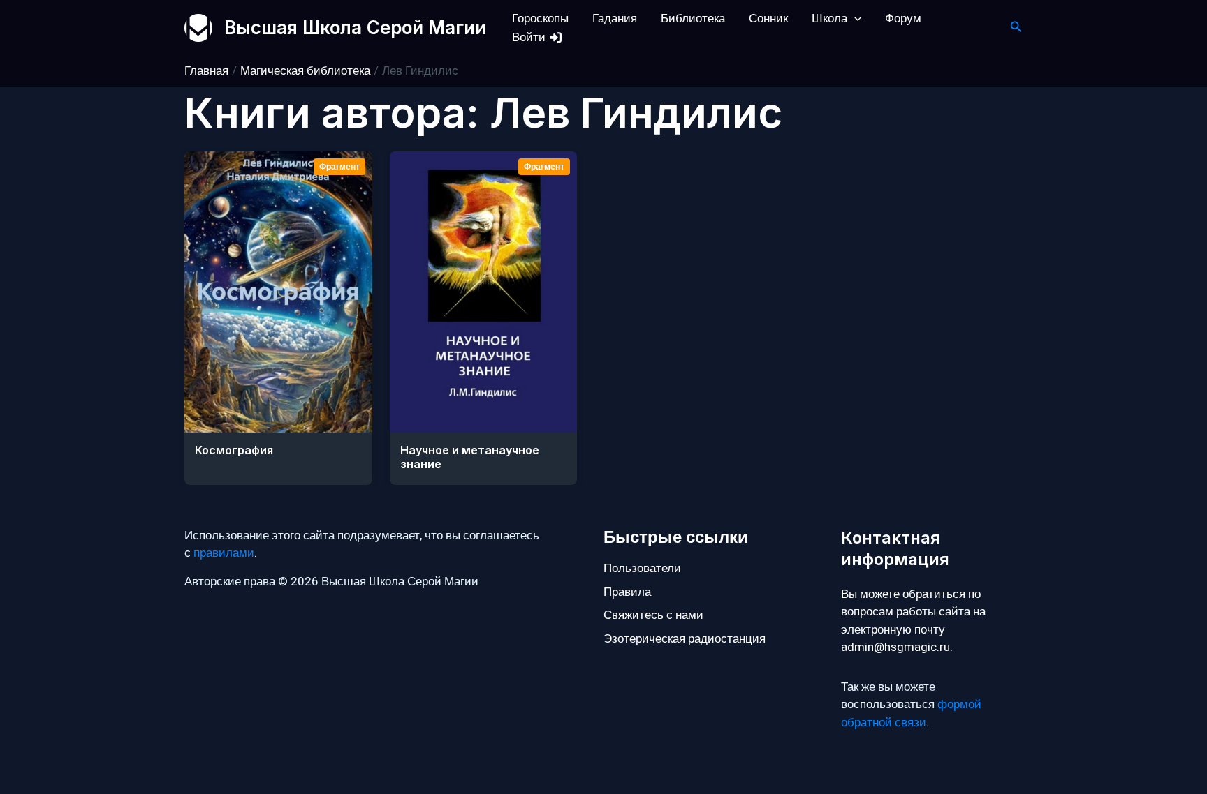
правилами (223, 553)
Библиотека (693, 18)
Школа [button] (829, 18)
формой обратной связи (911, 713)
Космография (234, 450)
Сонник (768, 18)
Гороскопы (540, 18)
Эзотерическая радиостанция (685, 638)
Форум (903, 18)
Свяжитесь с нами (653, 615)
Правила (627, 592)
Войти (530, 37)
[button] (854, 18)
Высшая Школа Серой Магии (355, 27)
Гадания (614, 18)
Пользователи (642, 568)
